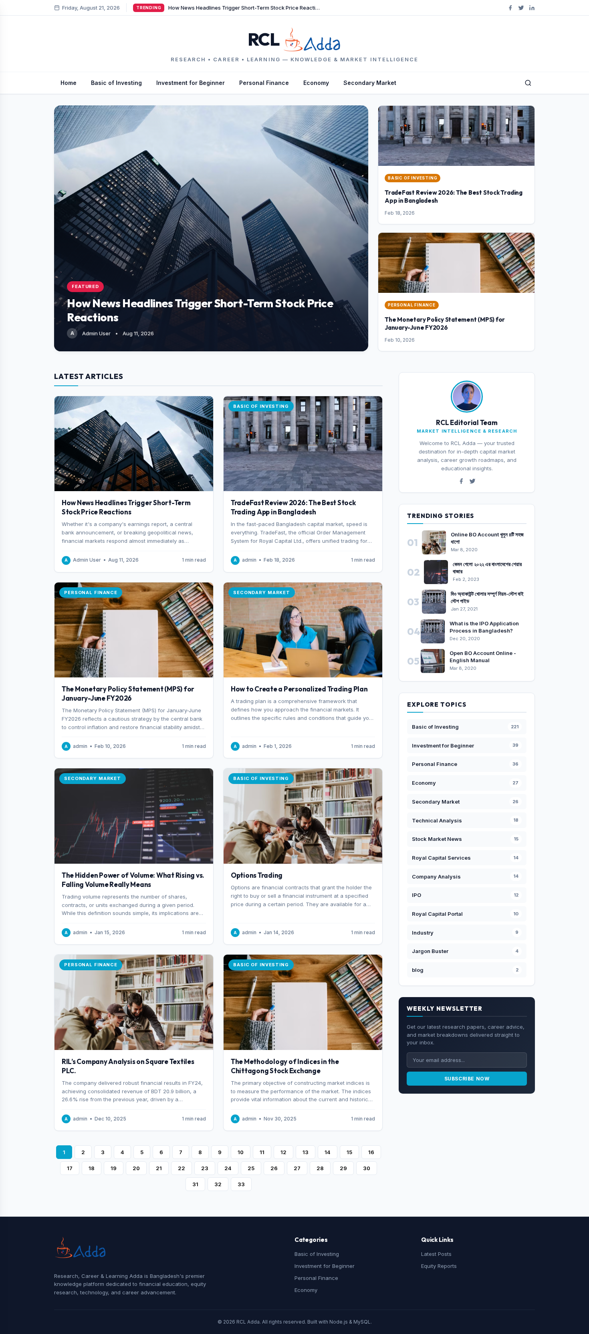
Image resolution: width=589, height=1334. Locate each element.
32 (218, 1184)
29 (343, 1168)
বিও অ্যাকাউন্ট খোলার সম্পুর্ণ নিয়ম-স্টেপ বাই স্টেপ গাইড (487, 597)
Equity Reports (439, 1266)
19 (114, 1168)
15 (349, 1152)
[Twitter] (521, 8)
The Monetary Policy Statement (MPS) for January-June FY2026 (445, 323)
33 (241, 1184)
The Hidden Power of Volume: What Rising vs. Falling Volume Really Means (133, 880)
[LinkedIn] (532, 8)
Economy (316, 82)
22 (181, 1168)
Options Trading (256, 875)
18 (92, 1168)
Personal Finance (264, 82)
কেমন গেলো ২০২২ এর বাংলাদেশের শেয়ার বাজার (487, 567)
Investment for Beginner (190, 82)
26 (274, 1168)
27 (297, 1168)
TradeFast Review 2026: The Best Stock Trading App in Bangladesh (293, 507)
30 (366, 1168)
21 (159, 1168)
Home (69, 82)
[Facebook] (510, 8)
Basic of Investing (116, 82)
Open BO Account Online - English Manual (483, 656)
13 (306, 1152)
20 (136, 1168)
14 (328, 1152)
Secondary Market (369, 82)
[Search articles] (528, 83)
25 (251, 1168)
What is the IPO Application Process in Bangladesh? (484, 627)
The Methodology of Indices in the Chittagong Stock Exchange (285, 1066)
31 (195, 1184)
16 (371, 1152)
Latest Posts (436, 1254)
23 (204, 1168)
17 (70, 1168)
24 (228, 1168)
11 (262, 1152)
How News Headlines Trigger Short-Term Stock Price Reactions (126, 507)
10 (241, 1152)
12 (283, 1152)
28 (320, 1168)
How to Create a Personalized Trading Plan (299, 689)
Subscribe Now (467, 1079)
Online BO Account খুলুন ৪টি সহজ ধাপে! (487, 538)
